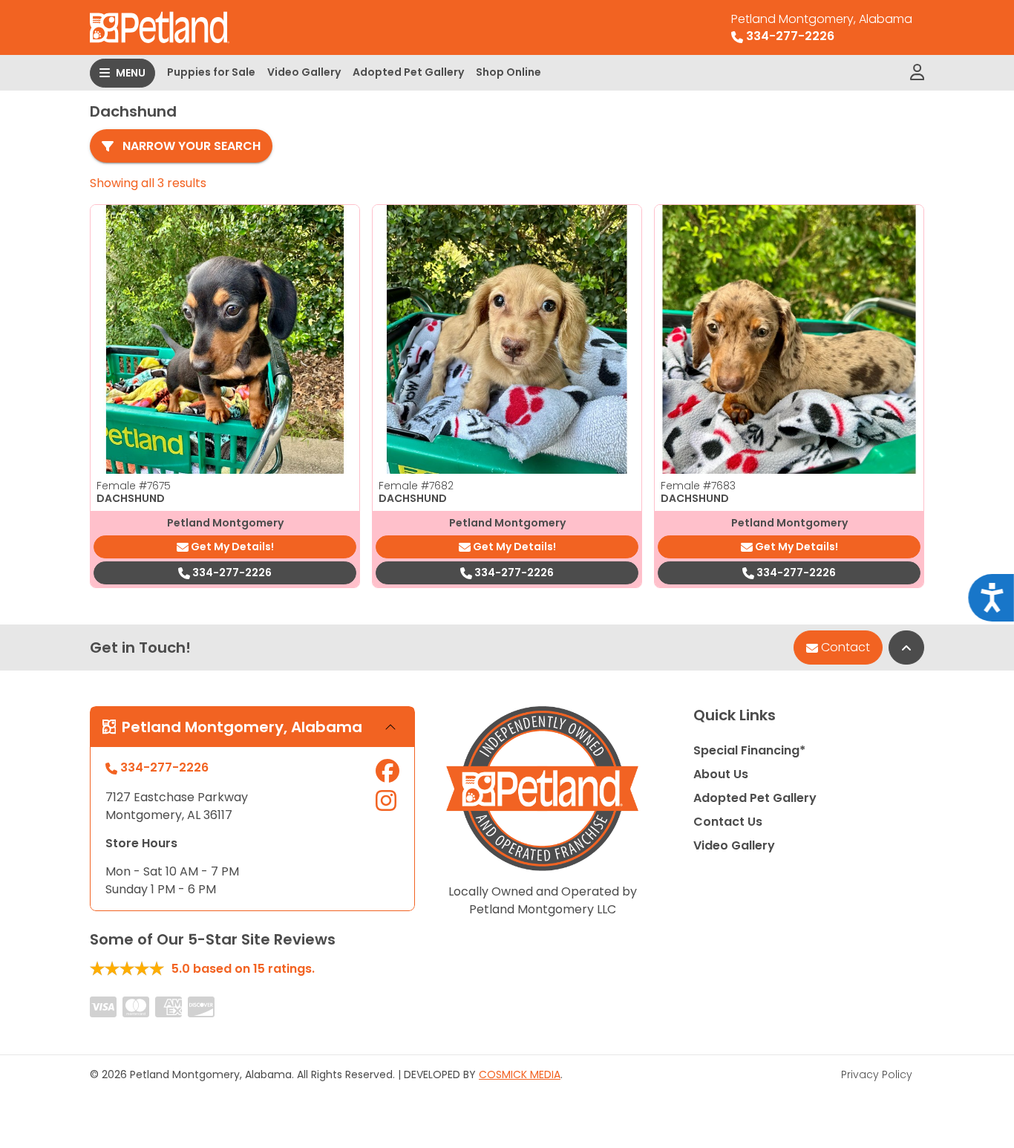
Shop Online (508, 72)
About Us (720, 774)
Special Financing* (749, 750)
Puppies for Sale (211, 72)
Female (134, 485)
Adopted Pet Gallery (408, 72)
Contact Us (727, 821)
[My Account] (917, 73)
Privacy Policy (876, 1074)
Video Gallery (304, 72)
